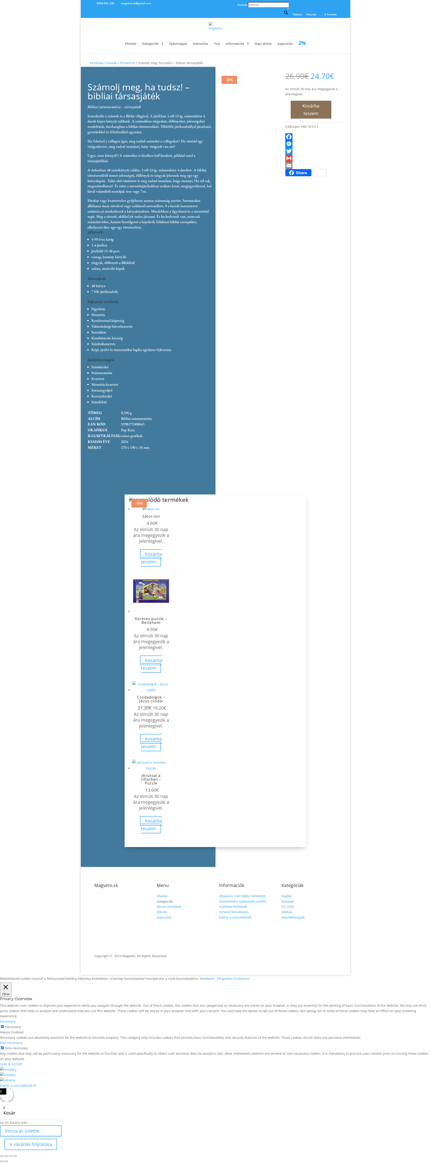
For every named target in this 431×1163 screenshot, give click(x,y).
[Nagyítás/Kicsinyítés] (2, 1156)
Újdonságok (178, 44)
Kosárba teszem (310, 109)
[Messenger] (314, 144)
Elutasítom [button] (242, 978)
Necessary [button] (7, 1021)
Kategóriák (150, 44)
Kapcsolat (285, 44)
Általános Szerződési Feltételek (242, 896)
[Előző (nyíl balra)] (2, 1161)
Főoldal (130, 44)
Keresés (242, 5)
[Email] (314, 165)
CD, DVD (287, 906)
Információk (235, 44)
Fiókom (297, 14)
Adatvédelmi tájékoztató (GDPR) (242, 901)
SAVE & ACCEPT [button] (11, 1064)
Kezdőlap (97, 63)
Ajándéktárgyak (293, 917)
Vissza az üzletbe (22, 1131)
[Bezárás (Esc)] (15, 1156)
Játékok (286, 912)
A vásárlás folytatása (30, 1144)
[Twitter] (314, 151)
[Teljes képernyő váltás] (6, 1156)
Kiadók (112, 63)
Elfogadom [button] (225, 978)
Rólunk (162, 912)
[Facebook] (314, 136)
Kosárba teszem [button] (151, 558)
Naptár (286, 896)
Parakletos (127, 63)
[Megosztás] (11, 1156)
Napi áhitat (263, 44)
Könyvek (287, 901)
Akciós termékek (169, 906)
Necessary (13, 1027)
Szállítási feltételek (233, 906)
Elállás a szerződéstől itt (18, 1085)
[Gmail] (314, 158)
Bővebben (207, 978)
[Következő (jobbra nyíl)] (6, 1161)
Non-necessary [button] (11, 1043)
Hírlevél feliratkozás (234, 912)
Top (217, 44)
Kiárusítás (200, 44)
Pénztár (311, 14)
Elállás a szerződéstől (235, 917)
